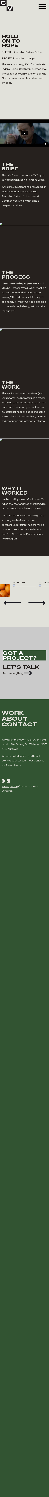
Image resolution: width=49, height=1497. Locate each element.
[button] (13, 602)
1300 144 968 (38, 740)
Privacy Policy (10, 786)
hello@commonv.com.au (15, 740)
